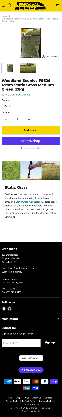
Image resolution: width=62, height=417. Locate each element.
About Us (36, 397)
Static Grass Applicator (28, 201)
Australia (29, 357)
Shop (18, 397)
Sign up (50, 342)
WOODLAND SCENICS (17, 94)
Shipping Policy (45, 401)
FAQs (26, 397)
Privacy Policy (12, 401)
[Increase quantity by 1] (29, 119)
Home (5, 16)
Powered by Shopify (31, 411)
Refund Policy (28, 401)
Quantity (6, 112)
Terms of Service (31, 404)
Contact (48, 397)
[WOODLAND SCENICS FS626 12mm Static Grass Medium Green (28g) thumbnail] (10, 68)
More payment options (31, 148)
